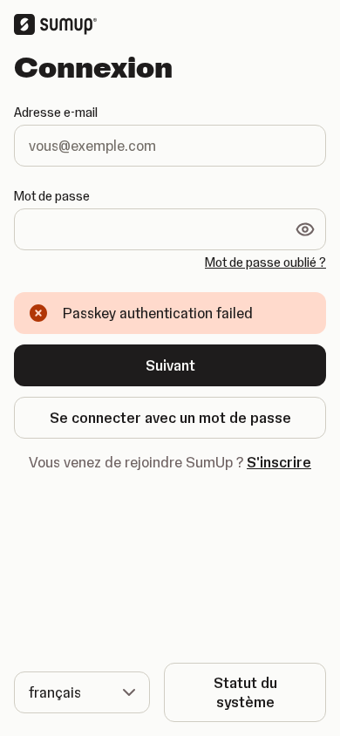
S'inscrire (279, 462)
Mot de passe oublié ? (265, 262)
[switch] (305, 229)
